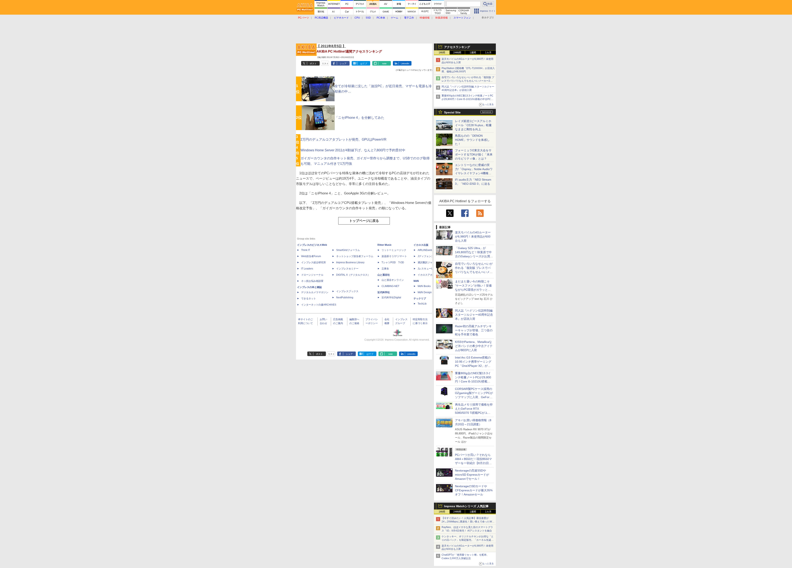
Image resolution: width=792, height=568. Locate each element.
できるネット (308, 298)
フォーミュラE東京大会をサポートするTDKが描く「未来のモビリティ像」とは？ (474, 154)
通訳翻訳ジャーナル (429, 262)
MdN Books (424, 286)
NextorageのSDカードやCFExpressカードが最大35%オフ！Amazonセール (474, 490)
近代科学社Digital (391, 297)
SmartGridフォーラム (348, 250)
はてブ (363, 63)
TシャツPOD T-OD (393, 262)
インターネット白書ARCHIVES (318, 304)
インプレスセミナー (347, 268)
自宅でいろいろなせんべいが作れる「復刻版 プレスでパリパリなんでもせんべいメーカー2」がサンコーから (468, 81)
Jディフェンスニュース (431, 256)
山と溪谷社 (383, 274)
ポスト (313, 63)
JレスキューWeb (427, 268)
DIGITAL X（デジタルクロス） (353, 274)
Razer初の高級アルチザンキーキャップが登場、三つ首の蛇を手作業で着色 (474, 330)
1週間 (473, 52)
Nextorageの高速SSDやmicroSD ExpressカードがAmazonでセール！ (472, 474)
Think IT (305, 250)
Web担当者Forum (311, 256)
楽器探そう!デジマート (394, 256)
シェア (343, 63)
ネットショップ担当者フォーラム (354, 256)
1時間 (442, 52)
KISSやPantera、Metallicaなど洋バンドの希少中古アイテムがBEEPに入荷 (474, 346)
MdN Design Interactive (431, 292)
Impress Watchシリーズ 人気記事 (466, 506)
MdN (416, 281)
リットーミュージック (394, 250)
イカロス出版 (421, 244)
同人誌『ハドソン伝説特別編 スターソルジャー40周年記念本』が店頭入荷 (474, 314)
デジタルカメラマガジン (314, 292)
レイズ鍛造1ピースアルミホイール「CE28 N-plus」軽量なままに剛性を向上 (473, 125)
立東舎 (385, 268)
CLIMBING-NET (390, 286)
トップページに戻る (364, 220)
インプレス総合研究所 (313, 262)
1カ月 (488, 52)
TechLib (422, 303)
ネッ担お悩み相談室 (312, 281)
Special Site (452, 112)
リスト (325, 63)
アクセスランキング (457, 47)
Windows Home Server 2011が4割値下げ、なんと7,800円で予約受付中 (353, 150)
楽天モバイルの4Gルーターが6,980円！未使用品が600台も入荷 (473, 236)
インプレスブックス (347, 291)
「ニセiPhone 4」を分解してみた (359, 117)
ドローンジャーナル (312, 274)
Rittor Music (384, 244)
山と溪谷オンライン (393, 280)
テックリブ (420, 298)
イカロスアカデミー (429, 274)
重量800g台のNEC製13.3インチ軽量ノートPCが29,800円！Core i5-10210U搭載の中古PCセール (467, 99)
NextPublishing (344, 297)
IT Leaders (307, 268)
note (384, 63)
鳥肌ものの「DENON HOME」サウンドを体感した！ (472, 140)
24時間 (457, 52)
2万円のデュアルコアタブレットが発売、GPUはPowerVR (344, 139)
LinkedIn (405, 63)
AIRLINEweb (425, 250)
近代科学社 (383, 292)
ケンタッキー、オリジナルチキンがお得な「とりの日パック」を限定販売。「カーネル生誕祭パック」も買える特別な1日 (468, 540)
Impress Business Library (350, 262)
